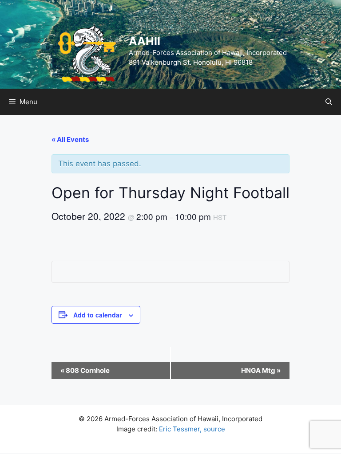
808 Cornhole (85, 370)
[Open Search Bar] (329, 102)
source (214, 429)
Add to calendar (97, 314)
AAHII (144, 41)
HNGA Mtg (261, 370)
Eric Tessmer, (180, 429)
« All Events (70, 139)
